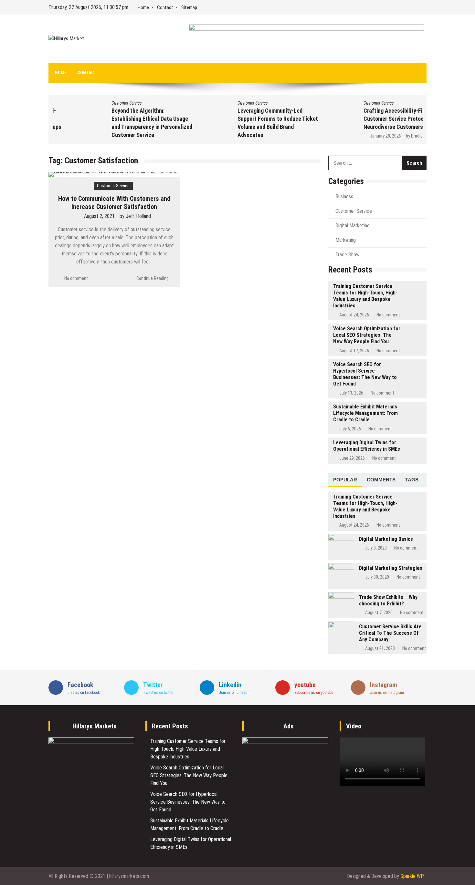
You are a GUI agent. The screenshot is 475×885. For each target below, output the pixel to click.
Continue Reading (152, 278)
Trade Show (347, 255)
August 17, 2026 (354, 350)
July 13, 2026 (351, 393)
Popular (345, 479)
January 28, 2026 (332, 136)
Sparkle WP (412, 876)
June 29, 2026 (352, 458)
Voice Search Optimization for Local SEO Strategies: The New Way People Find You (366, 335)
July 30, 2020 (377, 577)
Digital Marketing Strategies (390, 568)
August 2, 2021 (99, 216)
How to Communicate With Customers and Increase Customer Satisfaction (114, 203)
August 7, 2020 (379, 612)
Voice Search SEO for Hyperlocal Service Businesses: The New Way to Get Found (365, 374)
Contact (165, 7)
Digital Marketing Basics (386, 539)
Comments (381, 479)
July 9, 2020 (376, 548)
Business (344, 196)
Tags (411, 479)
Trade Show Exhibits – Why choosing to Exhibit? (388, 600)
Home (143, 7)
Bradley (364, 136)
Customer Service (73, 103)
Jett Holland (138, 216)
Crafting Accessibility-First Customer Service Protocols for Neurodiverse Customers (348, 118)
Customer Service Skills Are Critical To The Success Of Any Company (390, 633)
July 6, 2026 (350, 428)
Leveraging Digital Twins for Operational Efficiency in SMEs (366, 445)
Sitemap (189, 7)
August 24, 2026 (354, 314)
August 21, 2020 (380, 648)
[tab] (345, 480)
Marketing (345, 240)
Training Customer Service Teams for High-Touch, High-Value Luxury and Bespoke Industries (365, 296)
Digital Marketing (352, 225)
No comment (76, 278)
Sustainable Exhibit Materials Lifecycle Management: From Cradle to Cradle (365, 413)
